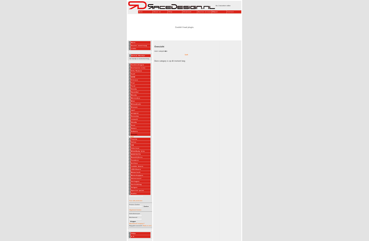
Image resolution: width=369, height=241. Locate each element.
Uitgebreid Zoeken (135, 210)
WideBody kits (138, 151)
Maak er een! (147, 225)
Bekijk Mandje (138, 55)
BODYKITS (136, 154)
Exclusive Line (138, 68)
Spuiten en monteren (205, 12)
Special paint (137, 190)
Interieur (135, 148)
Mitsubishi (136, 104)
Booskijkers (137, 157)
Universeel (136, 178)
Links (133, 48)
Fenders (135, 160)
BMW (133, 77)
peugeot (135, 113)
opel (133, 110)
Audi (133, 74)
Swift (131, 137)
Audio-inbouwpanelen (136, 195)
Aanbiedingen (137, 65)
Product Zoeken (134, 204)
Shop (170, 12)
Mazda (134, 95)
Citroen (134, 80)
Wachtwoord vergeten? (137, 223)
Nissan (134, 107)
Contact (230, 12)
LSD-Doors (136, 169)
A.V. (133, 236)
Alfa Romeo (136, 71)
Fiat (133, 83)
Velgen (134, 187)
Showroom (187, 12)
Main (141, 12)
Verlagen (135, 181)
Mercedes (135, 98)
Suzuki (134, 134)
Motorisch (136, 172)
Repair (215, 12)
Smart (134, 128)
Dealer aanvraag (139, 45)
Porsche (135, 116)
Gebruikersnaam (134, 213)
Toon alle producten (135, 200)
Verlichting (136, 184)
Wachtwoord (133, 217)
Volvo (133, 142)
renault (134, 119)
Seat (133, 125)
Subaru (134, 131)
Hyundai (135, 92)
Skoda (134, 122)
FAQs (133, 233)
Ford (133, 86)
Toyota (134, 139)
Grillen (134, 163)
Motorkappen (137, 175)
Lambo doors (137, 166)
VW (132, 145)
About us (157, 12)
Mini (133, 101)
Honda (134, 89)
